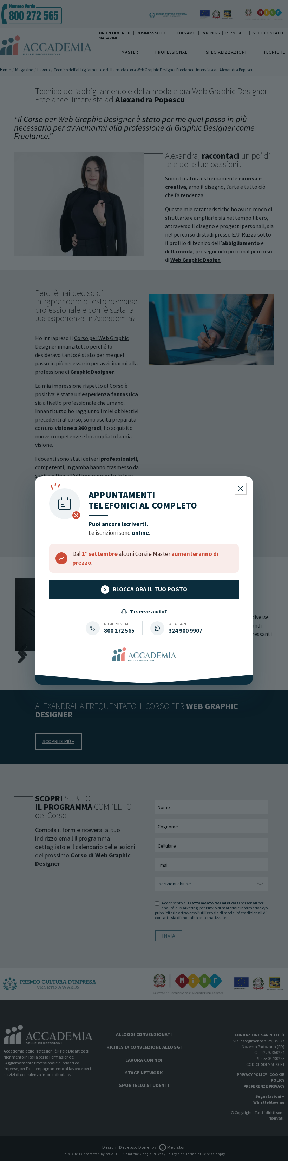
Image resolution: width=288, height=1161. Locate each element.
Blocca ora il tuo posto (150, 589)
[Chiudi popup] (241, 489)
